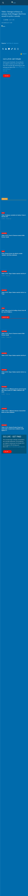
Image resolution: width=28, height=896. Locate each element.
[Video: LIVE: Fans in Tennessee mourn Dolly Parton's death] (14, 230)
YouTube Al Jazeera (12, 43)
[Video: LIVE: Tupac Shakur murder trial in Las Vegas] (14, 287)
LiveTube (6, 19)
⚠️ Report (23, 54)
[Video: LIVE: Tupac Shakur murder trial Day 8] (14, 268)
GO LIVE (5, 71)
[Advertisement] (14, 139)
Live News (4, 233)
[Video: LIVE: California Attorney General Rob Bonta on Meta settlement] (14, 405)
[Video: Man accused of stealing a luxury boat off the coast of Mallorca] (14, 305)
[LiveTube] (2, 20)
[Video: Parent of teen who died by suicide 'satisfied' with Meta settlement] (14, 248)
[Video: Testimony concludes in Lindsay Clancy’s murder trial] (14, 211)
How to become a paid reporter (17, 446)
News (3, 251)
